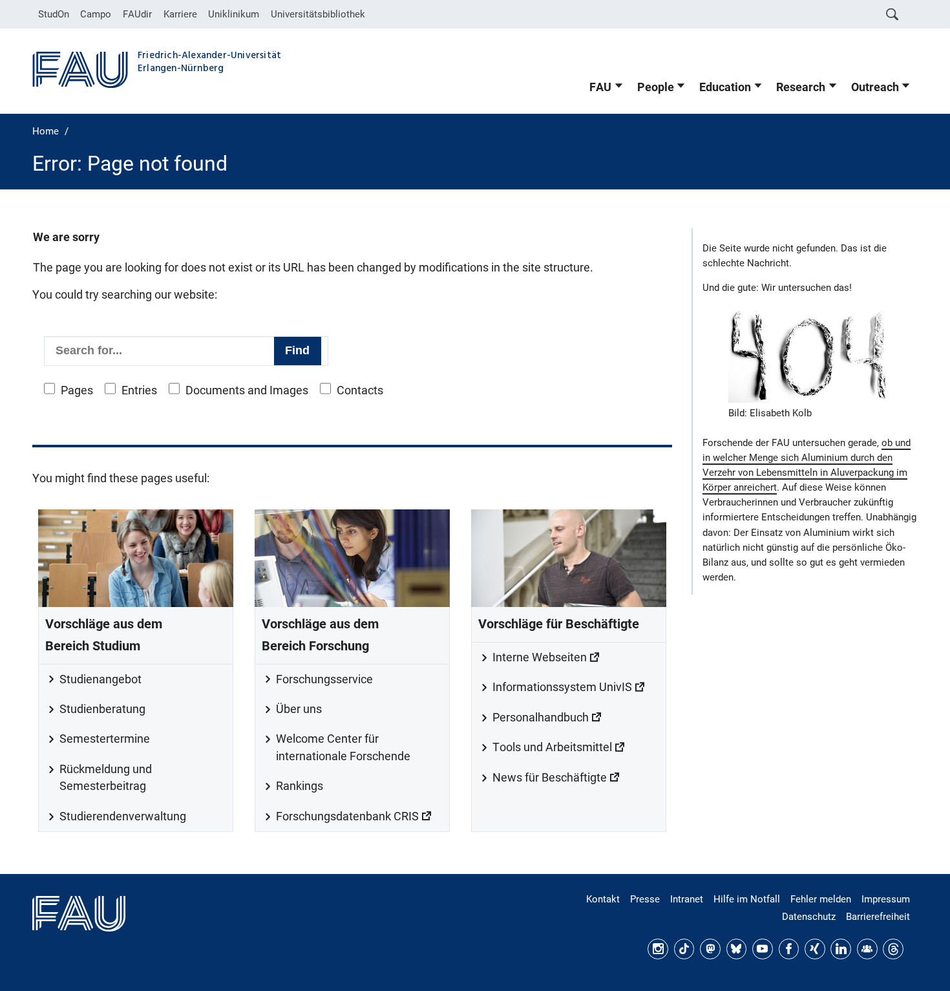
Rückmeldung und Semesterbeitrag (105, 778)
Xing (815, 949)
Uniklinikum (233, 14)
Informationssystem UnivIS (562, 687)
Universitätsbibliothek (318, 14)
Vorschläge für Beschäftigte (558, 624)
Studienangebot (100, 679)
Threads (893, 949)
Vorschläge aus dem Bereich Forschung (320, 635)
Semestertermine (104, 738)
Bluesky (736, 949)
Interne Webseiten (539, 657)
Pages (77, 390)
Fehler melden (820, 899)
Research (800, 87)
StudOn (53, 14)
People (655, 87)
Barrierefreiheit (878, 916)
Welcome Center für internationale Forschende (343, 747)
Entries (139, 390)
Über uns (299, 709)
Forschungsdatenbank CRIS (347, 816)
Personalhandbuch (540, 717)
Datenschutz (809, 916)
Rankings (299, 786)
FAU (600, 87)
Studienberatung (102, 709)
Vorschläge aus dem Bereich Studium (103, 635)
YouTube (762, 949)
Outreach (875, 87)
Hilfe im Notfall (746, 899)
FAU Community (867, 949)
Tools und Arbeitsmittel (552, 747)
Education (725, 87)
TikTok (684, 949)
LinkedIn (840, 949)
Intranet (686, 899)
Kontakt (603, 899)
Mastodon (710, 949)
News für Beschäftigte (549, 777)
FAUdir (137, 14)
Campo (95, 14)
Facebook (789, 949)
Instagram (658, 949)
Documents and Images (246, 390)
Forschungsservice (324, 679)
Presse (645, 899)
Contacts (360, 390)
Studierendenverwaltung (122, 816)
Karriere (180, 14)
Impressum (885, 899)
